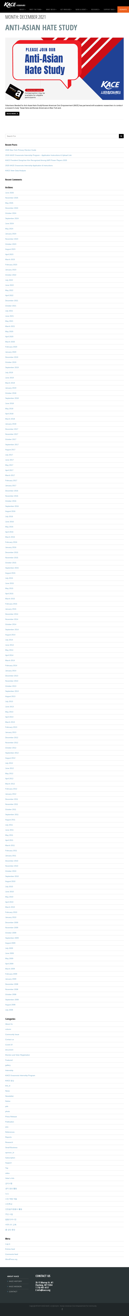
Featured (9, 1060)
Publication (9, 1122)
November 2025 (11, 198)
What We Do (50, 9)
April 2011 (9, 840)
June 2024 (9, 223)
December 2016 (11, 491)
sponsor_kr (9, 1153)
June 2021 (9, 316)
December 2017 (11, 429)
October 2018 (10, 393)
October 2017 (10, 439)
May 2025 (9, 203)
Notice (7, 1101)
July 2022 (9, 280)
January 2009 (10, 979)
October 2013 (10, 686)
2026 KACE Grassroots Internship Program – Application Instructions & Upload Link (38, 155)
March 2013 (10, 722)
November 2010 (11, 866)
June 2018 (9, 403)
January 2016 (10, 547)
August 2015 (10, 573)
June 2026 (9, 193)
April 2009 (9, 964)
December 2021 (11, 301)
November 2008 (11, 989)
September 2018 (12, 398)
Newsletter (9, 1096)
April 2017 (9, 470)
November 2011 (11, 804)
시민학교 (8, 1204)
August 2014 (10, 635)
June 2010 (9, 892)
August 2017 (10, 450)
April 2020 (9, 337)
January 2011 (10, 856)
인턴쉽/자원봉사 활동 (13, 1209)
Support (8, 1163)
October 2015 (10, 563)
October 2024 (10, 213)
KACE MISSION (15, 1286)
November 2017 (11, 434)
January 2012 (10, 794)
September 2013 (12, 691)
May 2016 (9, 527)
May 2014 (9, 650)
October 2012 (10, 748)
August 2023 (10, 249)
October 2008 (10, 994)
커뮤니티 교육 (10, 1225)
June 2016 (9, 522)
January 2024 (10, 234)
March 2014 (10, 660)
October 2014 (10, 624)
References (9, 1132)
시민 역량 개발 (11, 1199)
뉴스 (7, 1194)
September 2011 (12, 814)
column (8, 1029)
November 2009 (11, 928)
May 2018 (9, 409)
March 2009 (10, 969)
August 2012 (10, 758)
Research (9, 1142)
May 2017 (9, 465)
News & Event (81, 9)
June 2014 (9, 645)
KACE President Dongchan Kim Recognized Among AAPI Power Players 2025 (36, 160)
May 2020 (9, 331)
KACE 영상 (9, 1081)
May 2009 (9, 958)
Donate (123, 9)
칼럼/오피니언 (10, 1219)
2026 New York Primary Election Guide (20, 150)
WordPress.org (11, 1259)
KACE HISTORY (15, 1281)
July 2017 (9, 455)
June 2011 (9, 830)
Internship (9, 1070)
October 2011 (10, 809)
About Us (9, 1024)
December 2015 (11, 552)
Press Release (11, 1117)
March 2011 (10, 845)
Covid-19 (8, 1045)
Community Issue (12, 1034)
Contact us (9, 1039)
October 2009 (10, 933)
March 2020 (10, 342)
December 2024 (11, 208)
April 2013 (9, 717)
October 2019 (10, 362)
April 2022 (9, 295)
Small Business (11, 1147)
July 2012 (9, 763)
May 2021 (9, 321)
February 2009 (11, 974)
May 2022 (9, 290)
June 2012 (9, 768)
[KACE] (14, 3)
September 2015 (12, 568)
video (7, 1173)
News (7, 1091)
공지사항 (8, 1183)
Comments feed (11, 1254)
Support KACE (109, 9)
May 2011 (9, 835)
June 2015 (9, 583)
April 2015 (9, 594)
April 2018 (9, 414)
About (21, 9)
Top (6, 1168)
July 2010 (9, 887)
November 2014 (11, 619)
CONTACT (13, 1292)
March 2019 (10, 383)
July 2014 (9, 640)
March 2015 (10, 599)
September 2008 (12, 1000)
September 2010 (12, 876)
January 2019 (10, 388)
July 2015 (9, 578)
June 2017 (9, 460)
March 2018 (10, 419)
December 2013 (11, 676)
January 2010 (10, 917)
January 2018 (10, 424)
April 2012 (9, 779)
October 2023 (10, 244)
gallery (8, 1065)
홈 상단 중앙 (10, 1230)
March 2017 (10, 475)
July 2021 (9, 311)
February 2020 (11, 347)
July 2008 (9, 1010)
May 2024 (9, 229)
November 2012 (11, 743)
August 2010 (10, 881)
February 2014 (11, 665)
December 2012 (11, 737)
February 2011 (11, 851)
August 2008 (10, 1005)
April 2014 (9, 655)
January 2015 (10, 609)
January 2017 (10, 486)
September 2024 (12, 218)
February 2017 (11, 480)
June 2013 (9, 707)
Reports (8, 1137)
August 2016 (10, 511)
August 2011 (10, 820)
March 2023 (10, 259)
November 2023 (11, 239)
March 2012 (10, 784)
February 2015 (11, 604)
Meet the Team (35, 9)
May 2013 (9, 712)
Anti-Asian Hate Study (41, 27)
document (9, 1050)
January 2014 (10, 671)
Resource (95, 9)
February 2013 (11, 727)
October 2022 (10, 275)
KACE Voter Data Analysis (15, 171)
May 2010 (9, 897)
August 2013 (10, 696)
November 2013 (11, 681)
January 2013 (10, 732)
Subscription (10, 1158)
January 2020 (10, 352)
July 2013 (9, 701)
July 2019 (9, 372)
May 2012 (9, 773)
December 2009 (11, 922)
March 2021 (10, 326)
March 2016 (10, 537)
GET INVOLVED (65, 9)
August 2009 (10, 943)
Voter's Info (9, 1178)
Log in (7, 1244)
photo (7, 1111)
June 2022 (9, 285)
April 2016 (9, 532)
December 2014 (11, 614)
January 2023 (10, 270)
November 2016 (11, 496)
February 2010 (11, 912)
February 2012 (11, 789)
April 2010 (9, 902)
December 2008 (11, 984)
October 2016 (10, 501)
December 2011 (11, 799)
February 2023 (11, 265)
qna (6, 1127)
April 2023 (9, 254)
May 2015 (9, 588)
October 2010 (10, 871)
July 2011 (9, 825)
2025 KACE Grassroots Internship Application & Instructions (29, 165)
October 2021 (10, 306)
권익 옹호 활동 (11, 1188)
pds (6, 1106)
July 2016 (9, 516)
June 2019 (9, 378)
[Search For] (121, 136)
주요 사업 (9, 1214)
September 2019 (12, 367)
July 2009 (9, 948)
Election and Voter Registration (17, 1055)
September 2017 (12, 445)
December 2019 (11, 357)
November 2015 (11, 558)
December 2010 (11, 861)
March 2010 (10, 907)
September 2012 (12, 753)
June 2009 (9, 953)
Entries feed (10, 1249)
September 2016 (12, 506)
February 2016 (11, 542)
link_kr (7, 1086)
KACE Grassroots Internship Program (20, 1075)
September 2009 (12, 938)
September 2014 (12, 629)
